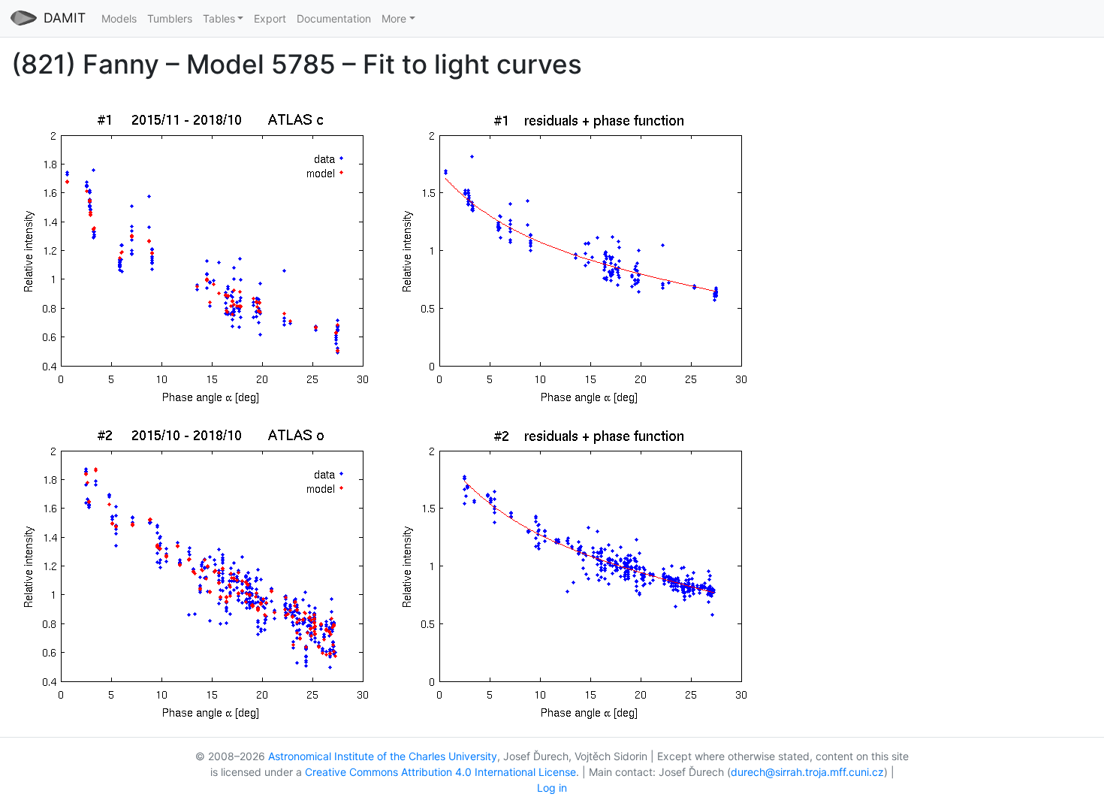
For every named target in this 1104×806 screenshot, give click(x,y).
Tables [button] (219, 18)
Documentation (334, 18)
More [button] (394, 18)
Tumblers (169, 18)
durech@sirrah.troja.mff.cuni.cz (807, 771)
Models (119, 18)
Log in (552, 787)
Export (270, 18)
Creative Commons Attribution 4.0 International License (440, 771)
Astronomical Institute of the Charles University (382, 756)
